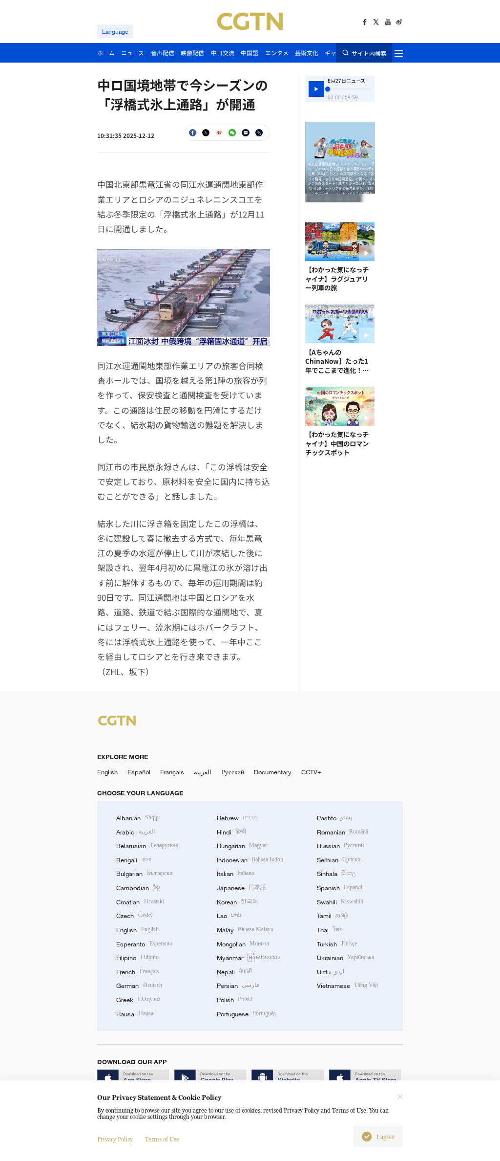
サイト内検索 (369, 53)
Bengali (133, 860)
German (139, 985)
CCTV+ (311, 772)
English (107, 772)
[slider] (327, 89)
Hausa (134, 1014)
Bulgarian (144, 873)
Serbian (338, 860)
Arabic (135, 832)
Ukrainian (345, 958)
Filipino (137, 958)
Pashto (334, 818)
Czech (134, 916)
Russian (340, 846)
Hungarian (242, 846)
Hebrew (237, 818)
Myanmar (248, 958)
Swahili (340, 902)
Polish (234, 1000)
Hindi (231, 832)
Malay (245, 930)
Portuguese (246, 1014)
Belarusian (147, 846)
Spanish (339, 888)
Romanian (342, 832)
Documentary (273, 772)
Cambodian (137, 888)
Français (172, 772)
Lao (229, 916)
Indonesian (250, 860)
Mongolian (243, 944)
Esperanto (144, 944)
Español (138, 772)
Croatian (140, 902)
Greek (137, 1000)
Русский (233, 772)
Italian (235, 873)
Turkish (337, 944)
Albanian (137, 818)
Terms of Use (162, 1139)
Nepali (234, 972)
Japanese (241, 888)
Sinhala (336, 873)
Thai (330, 930)
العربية (202, 772)
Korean (237, 902)
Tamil (332, 916)
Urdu (330, 972)
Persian (238, 985)
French (137, 972)
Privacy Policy (115, 1139)
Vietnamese (347, 985)
